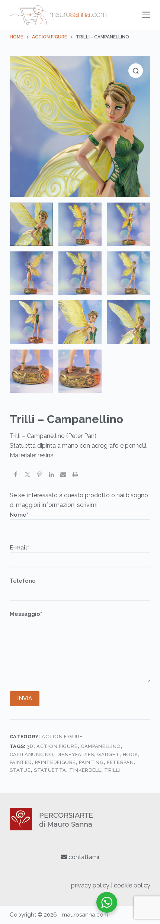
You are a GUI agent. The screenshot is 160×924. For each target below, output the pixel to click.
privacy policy (90, 885)
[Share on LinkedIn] (51, 476)
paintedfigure (55, 762)
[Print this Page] (75, 476)
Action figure (56, 746)
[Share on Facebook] (16, 476)
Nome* (19, 514)
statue (20, 770)
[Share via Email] (63, 476)
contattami (83, 857)
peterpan (120, 762)
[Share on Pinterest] (39, 476)
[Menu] (146, 15)
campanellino (101, 746)
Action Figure (62, 736)
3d (30, 746)
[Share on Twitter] (27, 476)
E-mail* (19, 547)
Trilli (112, 770)
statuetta (50, 770)
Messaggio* (26, 614)
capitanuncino (31, 754)
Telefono (23, 580)
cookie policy (132, 885)
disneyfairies (75, 754)
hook (130, 754)
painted (21, 762)
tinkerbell (85, 770)
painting (91, 762)
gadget (108, 754)
